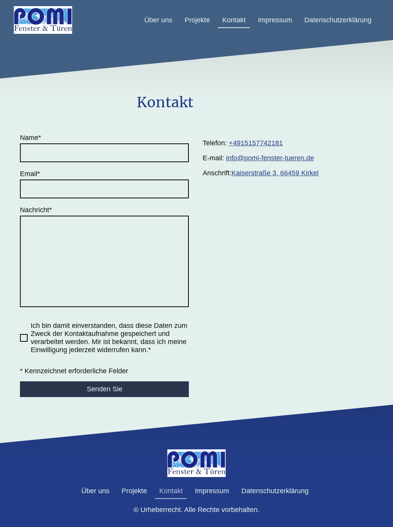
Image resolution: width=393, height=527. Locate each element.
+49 (235, 143)
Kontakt (234, 20)
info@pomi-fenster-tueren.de (270, 158)
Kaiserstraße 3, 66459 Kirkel (275, 173)
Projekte (197, 20)
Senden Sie (104, 389)
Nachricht (36, 210)
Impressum (275, 20)
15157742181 (262, 143)
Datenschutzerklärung (338, 20)
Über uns (158, 20)
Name (30, 137)
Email (30, 174)
